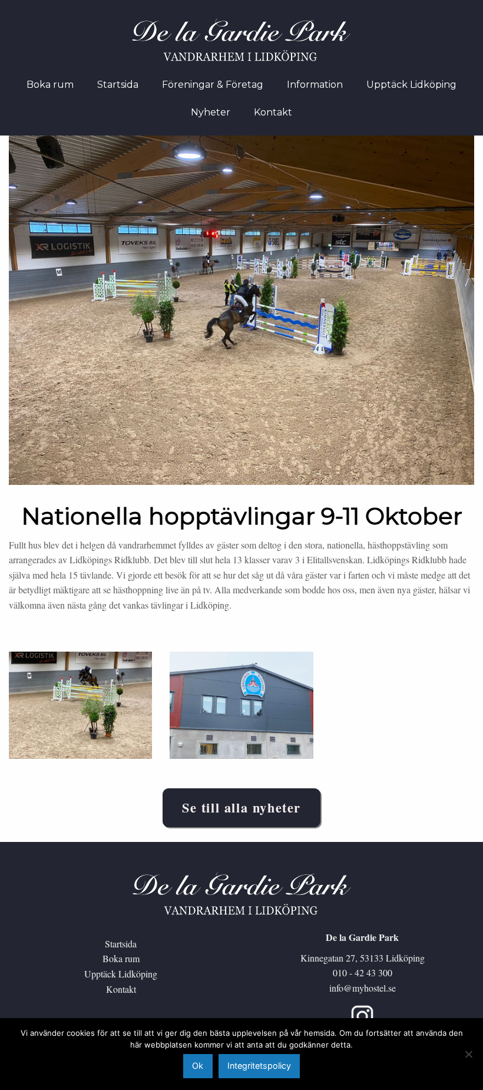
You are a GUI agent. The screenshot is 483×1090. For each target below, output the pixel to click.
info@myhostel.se (362, 988)
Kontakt (121, 989)
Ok (197, 1066)
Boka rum (121, 958)
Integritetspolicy (259, 1066)
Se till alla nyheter (241, 807)
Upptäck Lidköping (120, 973)
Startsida (121, 943)
